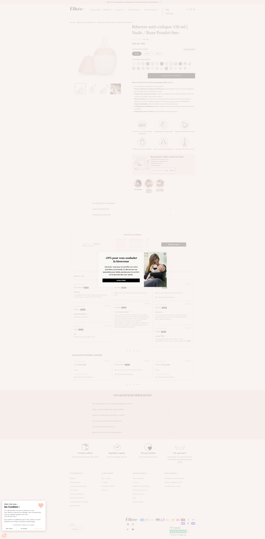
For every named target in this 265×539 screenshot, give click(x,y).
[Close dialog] (165, 254)
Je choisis (24, 528)
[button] (4, 535)
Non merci (9, 528)
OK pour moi (38, 528)
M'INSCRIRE (121, 280)
